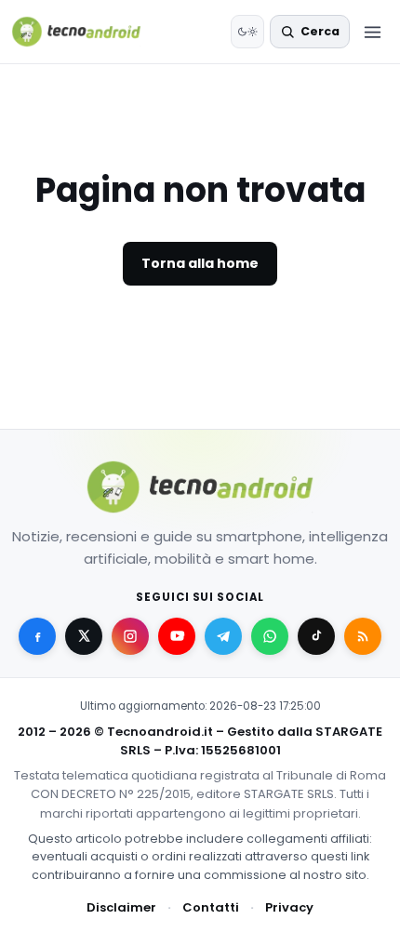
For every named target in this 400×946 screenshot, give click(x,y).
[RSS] (362, 636)
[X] (83, 636)
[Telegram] (223, 636)
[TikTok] (316, 636)
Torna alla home (200, 263)
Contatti (210, 907)
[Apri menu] (372, 31)
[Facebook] (37, 636)
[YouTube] (176, 636)
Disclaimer (121, 907)
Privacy (289, 907)
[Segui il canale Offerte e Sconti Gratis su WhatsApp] (269, 636)
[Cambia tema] (247, 31)
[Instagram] (130, 636)
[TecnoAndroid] (88, 31)
